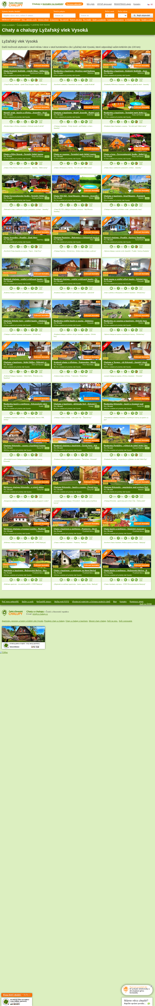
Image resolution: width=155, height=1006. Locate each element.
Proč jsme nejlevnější (10, 602)
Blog (115, 602)
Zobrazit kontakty (41, 66)
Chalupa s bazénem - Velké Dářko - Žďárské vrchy (27, 362)
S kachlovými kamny (115, 20)
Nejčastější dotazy (43, 602)
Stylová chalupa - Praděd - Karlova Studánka (124, 237)
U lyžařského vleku (132, 20)
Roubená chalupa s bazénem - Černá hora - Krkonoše (78, 445)
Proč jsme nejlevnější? (74, 4)
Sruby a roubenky (99, 20)
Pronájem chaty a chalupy (54, 621)
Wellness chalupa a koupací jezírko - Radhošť (25, 529)
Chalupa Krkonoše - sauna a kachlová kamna (25, 445)
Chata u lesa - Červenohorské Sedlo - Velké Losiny (127, 154)
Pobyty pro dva (76, 20)
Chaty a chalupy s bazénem (77, 621)
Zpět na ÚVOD (146, 604)
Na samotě (64, 20)
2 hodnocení (96, 304)
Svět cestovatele (125, 621)
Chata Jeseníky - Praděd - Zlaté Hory (20, 237)
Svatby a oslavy (147, 20)
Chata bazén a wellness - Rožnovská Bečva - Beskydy (129, 570)
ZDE (40, 80)
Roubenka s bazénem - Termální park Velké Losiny (127, 113)
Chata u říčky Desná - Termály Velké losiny (23, 154)
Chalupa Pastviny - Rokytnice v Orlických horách (76, 237)
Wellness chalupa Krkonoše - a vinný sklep (24, 487)
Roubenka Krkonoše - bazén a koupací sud (123, 404)
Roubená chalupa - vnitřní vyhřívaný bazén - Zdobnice (78, 279)
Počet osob (109, 11)
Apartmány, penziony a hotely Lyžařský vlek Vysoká (22, 621)
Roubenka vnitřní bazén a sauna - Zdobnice (74, 321)
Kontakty (136, 4)
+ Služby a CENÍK (16, 995)
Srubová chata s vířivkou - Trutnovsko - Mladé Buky (77, 362)
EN (151, 4)
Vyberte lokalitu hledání (11, 11)
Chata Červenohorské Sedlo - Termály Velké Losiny (27, 196)
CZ (148, 4)
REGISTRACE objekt (122, 4)
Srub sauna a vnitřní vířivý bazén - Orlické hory (126, 279)
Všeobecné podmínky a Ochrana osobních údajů (91, 602)
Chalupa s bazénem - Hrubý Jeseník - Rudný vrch (76, 113)
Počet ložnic (122, 11)
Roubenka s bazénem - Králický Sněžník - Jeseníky (127, 71)
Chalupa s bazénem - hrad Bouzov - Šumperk (124, 196)
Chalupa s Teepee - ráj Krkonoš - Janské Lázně (125, 362)
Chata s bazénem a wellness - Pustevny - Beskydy (77, 529)
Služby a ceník (27, 602)
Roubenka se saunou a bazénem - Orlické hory (125, 321)
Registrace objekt (136, 602)
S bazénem (54, 20)
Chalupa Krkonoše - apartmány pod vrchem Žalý (126, 487)
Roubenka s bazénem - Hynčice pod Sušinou (74, 71)
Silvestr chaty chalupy (97, 621)
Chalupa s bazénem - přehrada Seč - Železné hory (77, 404)
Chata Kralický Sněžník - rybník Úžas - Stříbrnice (26, 71)
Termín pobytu (59, 11)
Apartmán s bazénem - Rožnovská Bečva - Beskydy (27, 570)
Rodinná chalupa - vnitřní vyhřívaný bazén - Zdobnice (28, 279)
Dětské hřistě (43, 20)
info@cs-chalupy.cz (40, 614)
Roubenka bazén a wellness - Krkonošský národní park (29, 404)
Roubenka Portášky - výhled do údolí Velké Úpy (126, 445)
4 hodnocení (46, 345)
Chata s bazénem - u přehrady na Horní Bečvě (75, 570)
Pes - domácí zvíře (29, 20)
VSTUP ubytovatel (104, 4)
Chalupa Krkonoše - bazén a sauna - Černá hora (76, 487)
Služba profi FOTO (61, 602)
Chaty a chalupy (8, 25)
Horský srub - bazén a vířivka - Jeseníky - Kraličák (27, 113)
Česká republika (23, 25)
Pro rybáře (87, 20)
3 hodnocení (146, 54)
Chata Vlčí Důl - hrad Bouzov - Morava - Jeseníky (76, 196)
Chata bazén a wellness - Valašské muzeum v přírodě (128, 529)
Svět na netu (112, 621)
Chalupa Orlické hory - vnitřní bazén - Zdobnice (25, 321)
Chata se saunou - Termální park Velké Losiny (75, 154)
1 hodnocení (46, 95)
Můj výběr (91, 4)
